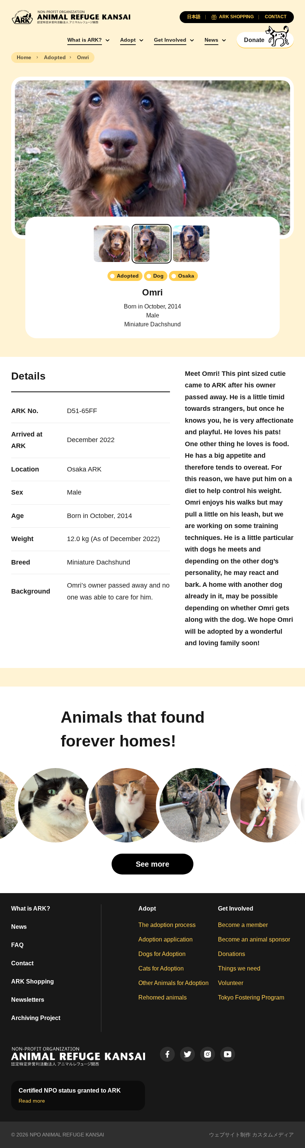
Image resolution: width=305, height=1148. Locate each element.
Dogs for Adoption (162, 954)
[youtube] (227, 1054)
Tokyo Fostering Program (251, 997)
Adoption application (165, 939)
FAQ (17, 945)
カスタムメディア (273, 1135)
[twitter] (187, 1054)
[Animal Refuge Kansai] (70, 17)
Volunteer (230, 983)
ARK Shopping (32, 981)
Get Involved (170, 40)
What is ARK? (84, 40)
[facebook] (167, 1054)
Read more (32, 1101)
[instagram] (207, 1054)
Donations (231, 954)
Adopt (128, 40)
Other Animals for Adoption (173, 983)
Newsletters (27, 1000)
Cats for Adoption (161, 968)
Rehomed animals (162, 997)
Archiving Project (35, 1018)
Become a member (243, 925)
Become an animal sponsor (254, 939)
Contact (22, 963)
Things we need (239, 968)
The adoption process (167, 925)
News (211, 40)
